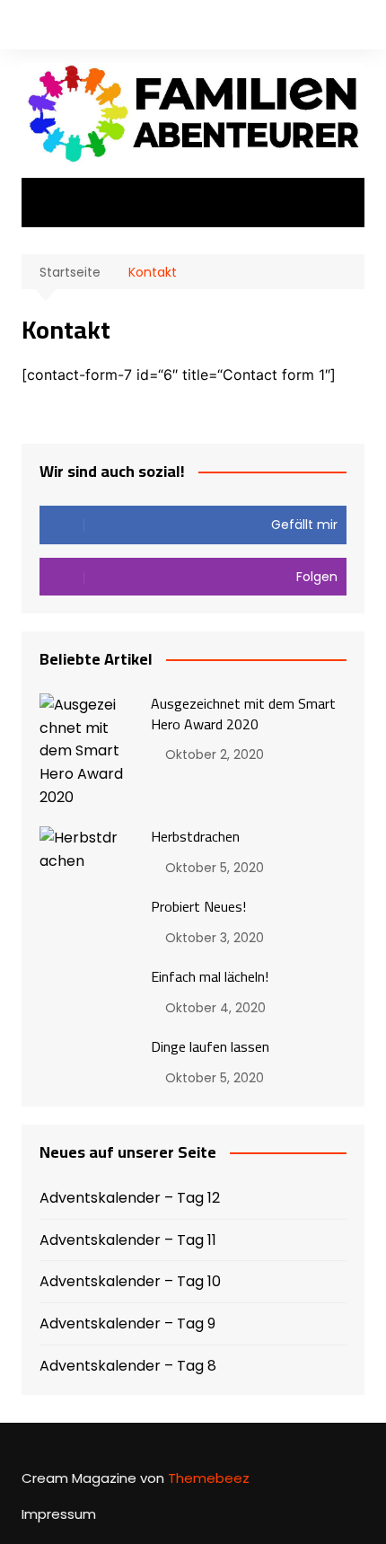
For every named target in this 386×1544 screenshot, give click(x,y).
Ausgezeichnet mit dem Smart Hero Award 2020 (243, 713)
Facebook (26, 26)
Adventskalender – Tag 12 (129, 1197)
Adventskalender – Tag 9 (127, 1323)
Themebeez (209, 1478)
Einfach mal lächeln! (209, 976)
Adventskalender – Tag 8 (127, 1365)
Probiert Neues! (198, 906)
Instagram (56, 26)
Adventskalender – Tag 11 (127, 1240)
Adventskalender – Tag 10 (130, 1281)
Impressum (59, 1514)
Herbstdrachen (195, 836)
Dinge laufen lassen (210, 1046)
